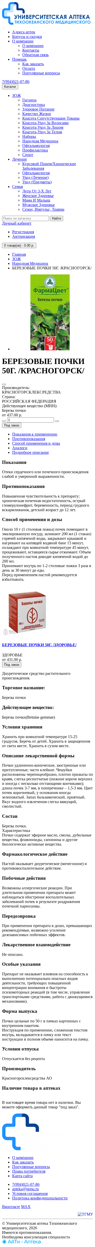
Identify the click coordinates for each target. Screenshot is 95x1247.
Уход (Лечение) (35, 177)
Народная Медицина (40, 141)
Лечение (19, 159)
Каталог (10, 87)
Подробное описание (30, 452)
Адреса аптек (23, 32)
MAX (26, 1207)
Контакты (30, 50)
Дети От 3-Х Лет (36, 191)
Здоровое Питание (38, 109)
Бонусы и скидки (27, 36)
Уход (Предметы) (37, 182)
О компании (22, 41)
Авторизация (23, 236)
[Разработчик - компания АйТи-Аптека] (21, 1242)
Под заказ (11, 425)
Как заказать (33, 64)
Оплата (28, 68)
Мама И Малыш (36, 200)
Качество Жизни (36, 114)
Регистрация (23, 232)
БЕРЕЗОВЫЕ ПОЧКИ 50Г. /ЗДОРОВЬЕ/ (39, 645)
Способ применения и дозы (36, 443)
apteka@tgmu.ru (25, 1189)
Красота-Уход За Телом (42, 132)
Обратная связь (35, 55)
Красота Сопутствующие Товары (51, 118)
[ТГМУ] (85, 1214)
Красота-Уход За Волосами (45, 123)
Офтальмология (36, 145)
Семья (17, 186)
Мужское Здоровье (38, 205)
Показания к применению (34, 434)
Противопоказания (28, 439)
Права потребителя (28, 1171)
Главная (19, 254)
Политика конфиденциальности (40, 1198)
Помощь (19, 59)
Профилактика (35, 150)
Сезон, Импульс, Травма (43, 209)
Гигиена (29, 100)
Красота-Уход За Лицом (42, 127)
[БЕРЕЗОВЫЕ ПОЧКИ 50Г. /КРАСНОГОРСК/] (50, 349)
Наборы (29, 136)
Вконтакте (11, 1207)
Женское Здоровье (38, 196)
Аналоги (19, 448)
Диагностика (33, 104)
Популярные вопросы (41, 73)
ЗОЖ (16, 95)
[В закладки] (4, 384)
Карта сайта (22, 1176)
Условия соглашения (30, 1193)
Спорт (27, 155)
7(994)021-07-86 (15, 81)
